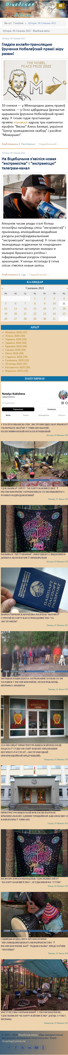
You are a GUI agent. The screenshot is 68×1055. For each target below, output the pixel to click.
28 (25, 318)
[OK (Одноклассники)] (43, 1048)
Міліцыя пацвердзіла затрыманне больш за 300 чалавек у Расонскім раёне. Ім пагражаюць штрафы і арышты (32, 682)
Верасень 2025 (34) (16, 371)
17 (54, 308)
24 (54, 313)
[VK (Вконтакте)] (29, 1048)
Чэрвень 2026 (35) (16, 339)
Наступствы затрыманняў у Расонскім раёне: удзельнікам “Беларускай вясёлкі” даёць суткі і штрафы (33, 1016)
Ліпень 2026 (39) (15, 336)
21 (25, 313)
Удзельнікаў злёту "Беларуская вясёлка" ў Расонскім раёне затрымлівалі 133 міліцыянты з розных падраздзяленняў (32, 492)
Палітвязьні (28, 144)
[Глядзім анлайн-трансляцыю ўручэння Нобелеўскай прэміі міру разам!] (35, 80)
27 (15, 318)
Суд (23, 274)
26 (5, 318)
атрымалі (21, 122)
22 (34, 313)
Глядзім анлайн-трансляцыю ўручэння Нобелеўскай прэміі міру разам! (32, 49)
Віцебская (20, 4)
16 (44, 308)
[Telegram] (9, 1048)
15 (34, 308)
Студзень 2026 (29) (16, 357)
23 (44, 313)
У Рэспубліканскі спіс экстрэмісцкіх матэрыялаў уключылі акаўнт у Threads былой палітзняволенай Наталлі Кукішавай (34, 428)
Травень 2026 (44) (16, 343)
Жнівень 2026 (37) (16, 332)
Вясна (22, 15)
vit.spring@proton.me (14, 1041)
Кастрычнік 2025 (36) (17, 367)
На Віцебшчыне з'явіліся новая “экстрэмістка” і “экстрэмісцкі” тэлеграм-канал (29, 163)
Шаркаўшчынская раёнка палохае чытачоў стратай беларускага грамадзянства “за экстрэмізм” (30, 618)
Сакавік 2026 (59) (15, 350)
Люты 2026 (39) (14, 353)
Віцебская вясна (28, 1034)
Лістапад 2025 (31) (16, 364)
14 (25, 308)
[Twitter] (23, 1048)
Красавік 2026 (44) (16, 346)
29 (34, 318)
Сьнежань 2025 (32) (17, 360)
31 (54, 318)
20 (15, 313)
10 (54, 303)
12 (5, 308)
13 (15, 308)
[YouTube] (36, 1048)
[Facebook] (16, 1048)
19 (5, 313)
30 (44, 318)
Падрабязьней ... (49, 144)
